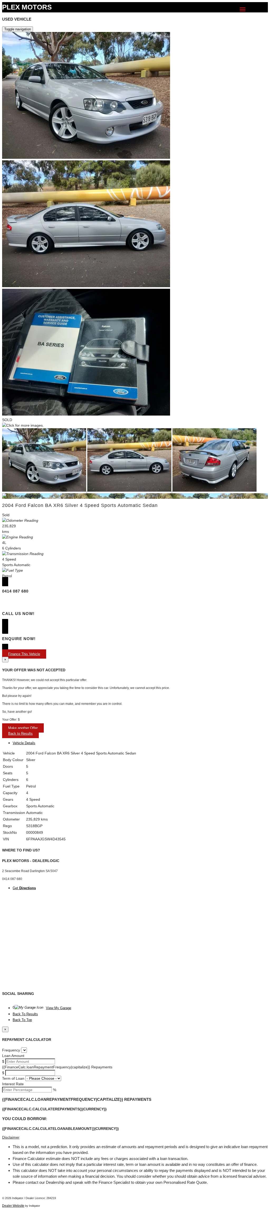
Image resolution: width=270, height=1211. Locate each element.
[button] (135, 1137)
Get (24, 888)
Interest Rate (13, 1084)
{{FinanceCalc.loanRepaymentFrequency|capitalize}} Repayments (57, 1067)
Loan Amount (13, 1056)
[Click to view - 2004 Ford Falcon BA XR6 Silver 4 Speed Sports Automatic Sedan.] (44, 490)
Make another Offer (23, 728)
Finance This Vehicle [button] (24, 654)
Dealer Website (13, 1206)
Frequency (11, 1050)
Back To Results (25, 1014)
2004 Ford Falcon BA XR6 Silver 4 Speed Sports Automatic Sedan (80, 505)
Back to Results (20, 733)
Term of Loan (13, 1078)
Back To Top (22, 1020)
